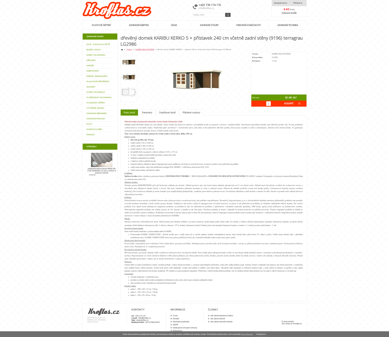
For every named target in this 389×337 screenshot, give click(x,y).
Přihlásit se (297, 3)
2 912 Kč (92, 175)
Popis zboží (129, 112)
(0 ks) (289, 9)
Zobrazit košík (289, 13)
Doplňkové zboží (167, 112)
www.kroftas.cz (142, 320)
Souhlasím (261, 334)
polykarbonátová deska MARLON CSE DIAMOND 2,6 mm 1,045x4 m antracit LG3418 (101, 171)
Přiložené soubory (191, 112)
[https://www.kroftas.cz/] (136, 10)
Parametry (147, 112)
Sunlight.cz (297, 324)
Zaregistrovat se (280, 3)
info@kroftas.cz (206, 8)
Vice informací (247, 334)
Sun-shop (286, 324)
